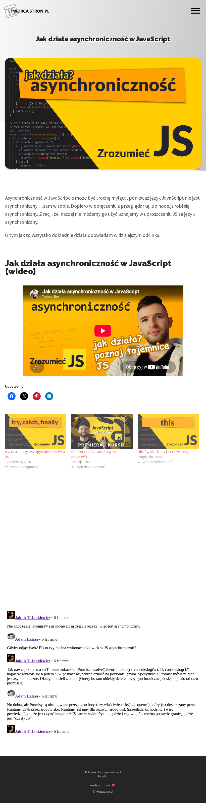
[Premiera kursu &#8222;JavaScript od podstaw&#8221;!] (102, 431)
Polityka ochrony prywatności (103, 772)
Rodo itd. (103, 776)
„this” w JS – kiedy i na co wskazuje (164, 451)
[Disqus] (103, 542)
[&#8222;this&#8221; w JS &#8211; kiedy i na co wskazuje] (168, 431)
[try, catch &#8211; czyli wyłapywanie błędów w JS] (35, 431)
